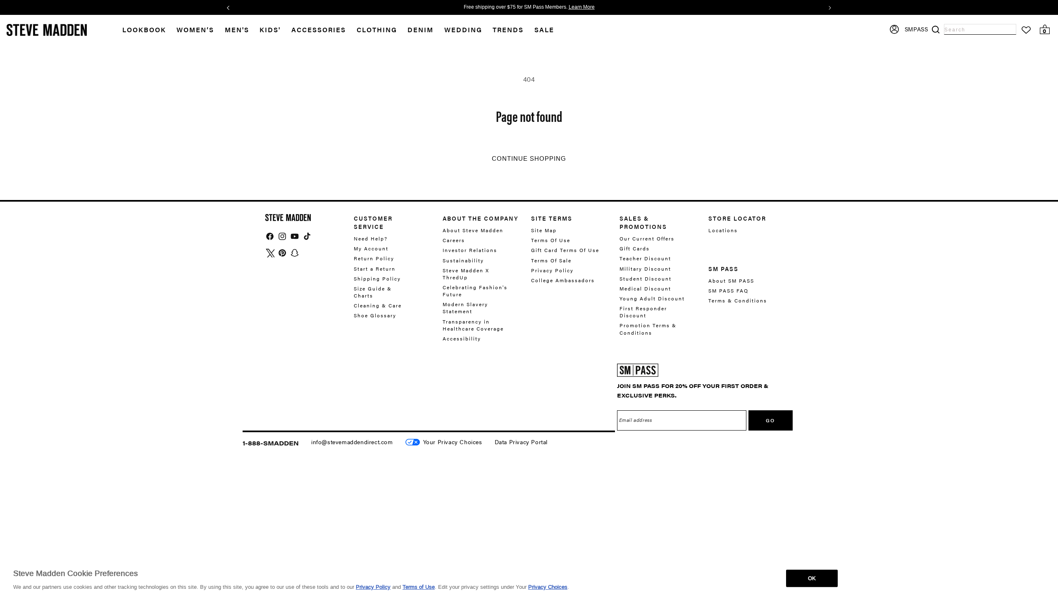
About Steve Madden (473, 230)
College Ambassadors (563, 280)
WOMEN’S (195, 29)
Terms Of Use (550, 240)
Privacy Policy (552, 270)
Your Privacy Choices (452, 442)
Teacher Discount (645, 258)
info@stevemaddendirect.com (352, 442)
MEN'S (237, 29)
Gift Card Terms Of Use (565, 250)
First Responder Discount (643, 312)
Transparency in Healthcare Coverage (473, 325)
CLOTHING (377, 29)
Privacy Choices (547, 586)
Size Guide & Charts (373, 292)
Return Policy (374, 258)
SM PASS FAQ (728, 290)
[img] (269, 236)
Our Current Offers (647, 238)
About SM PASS (731, 280)
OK (812, 577)
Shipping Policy (377, 278)
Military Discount (645, 268)
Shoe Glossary (375, 315)
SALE (544, 29)
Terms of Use (419, 586)
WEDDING (463, 29)
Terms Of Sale (551, 260)
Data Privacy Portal (521, 442)
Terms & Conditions (737, 300)
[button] (200, 30)
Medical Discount (645, 288)
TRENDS (508, 29)
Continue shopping (529, 159)
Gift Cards (635, 248)
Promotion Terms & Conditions (648, 328)
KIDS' (270, 29)
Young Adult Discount (652, 298)
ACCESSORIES (318, 29)
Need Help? (371, 238)
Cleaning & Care (378, 305)
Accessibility (462, 338)
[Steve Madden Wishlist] (1026, 30)
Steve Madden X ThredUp (466, 274)
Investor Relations (470, 250)
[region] (529, 577)
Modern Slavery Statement (465, 307)
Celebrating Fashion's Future (475, 290)
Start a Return (375, 268)
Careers (454, 240)
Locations (723, 230)
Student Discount (646, 278)
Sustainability (463, 260)
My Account (371, 248)
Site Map (544, 230)
